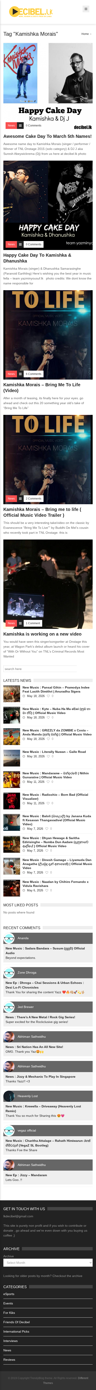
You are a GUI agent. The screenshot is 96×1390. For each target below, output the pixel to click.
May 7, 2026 (35, 828)
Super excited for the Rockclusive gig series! (37, 1022)
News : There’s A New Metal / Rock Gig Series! (40, 1017)
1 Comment (33, 623)
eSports (8, 1294)
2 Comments (33, 498)
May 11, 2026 (35, 781)
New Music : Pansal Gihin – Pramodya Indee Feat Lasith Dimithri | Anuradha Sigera (56, 689)
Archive (8, 1256)
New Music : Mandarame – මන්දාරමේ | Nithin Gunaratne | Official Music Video (56, 775)
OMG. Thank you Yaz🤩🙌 (25, 1051)
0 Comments (33, 125)
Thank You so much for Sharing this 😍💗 (35, 1115)
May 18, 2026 (36, 696)
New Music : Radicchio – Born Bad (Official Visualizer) (55, 796)
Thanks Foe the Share (21, 1150)
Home (85, 34)
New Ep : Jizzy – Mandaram (26, 1175)
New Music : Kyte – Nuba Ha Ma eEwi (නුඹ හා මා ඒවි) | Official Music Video (56, 711)
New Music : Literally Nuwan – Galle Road (54, 752)
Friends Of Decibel (16, 1322)
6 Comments (33, 374)
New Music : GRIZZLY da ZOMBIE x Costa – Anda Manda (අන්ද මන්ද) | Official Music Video (57, 732)
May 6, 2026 (35, 890)
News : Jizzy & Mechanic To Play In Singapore (40, 1076)
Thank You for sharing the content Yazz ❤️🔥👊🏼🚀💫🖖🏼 (45, 992)
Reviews (9, 1359)
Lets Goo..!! (14, 1180)
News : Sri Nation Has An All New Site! (34, 1047)
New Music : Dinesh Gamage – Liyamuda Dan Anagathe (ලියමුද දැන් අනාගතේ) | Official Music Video (57, 864)
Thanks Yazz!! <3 (18, 1081)
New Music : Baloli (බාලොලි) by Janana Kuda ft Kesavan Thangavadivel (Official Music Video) (57, 820)
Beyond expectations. (21, 958)
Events (8, 1303)
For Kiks (9, 1312)
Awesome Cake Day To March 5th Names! (47, 136)
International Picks (16, 1331)
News (7, 1350)
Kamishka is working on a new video (42, 634)
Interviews (10, 1341)
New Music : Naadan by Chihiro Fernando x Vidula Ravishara (56, 884)
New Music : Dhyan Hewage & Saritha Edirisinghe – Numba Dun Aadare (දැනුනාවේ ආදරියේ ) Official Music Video (55, 842)
